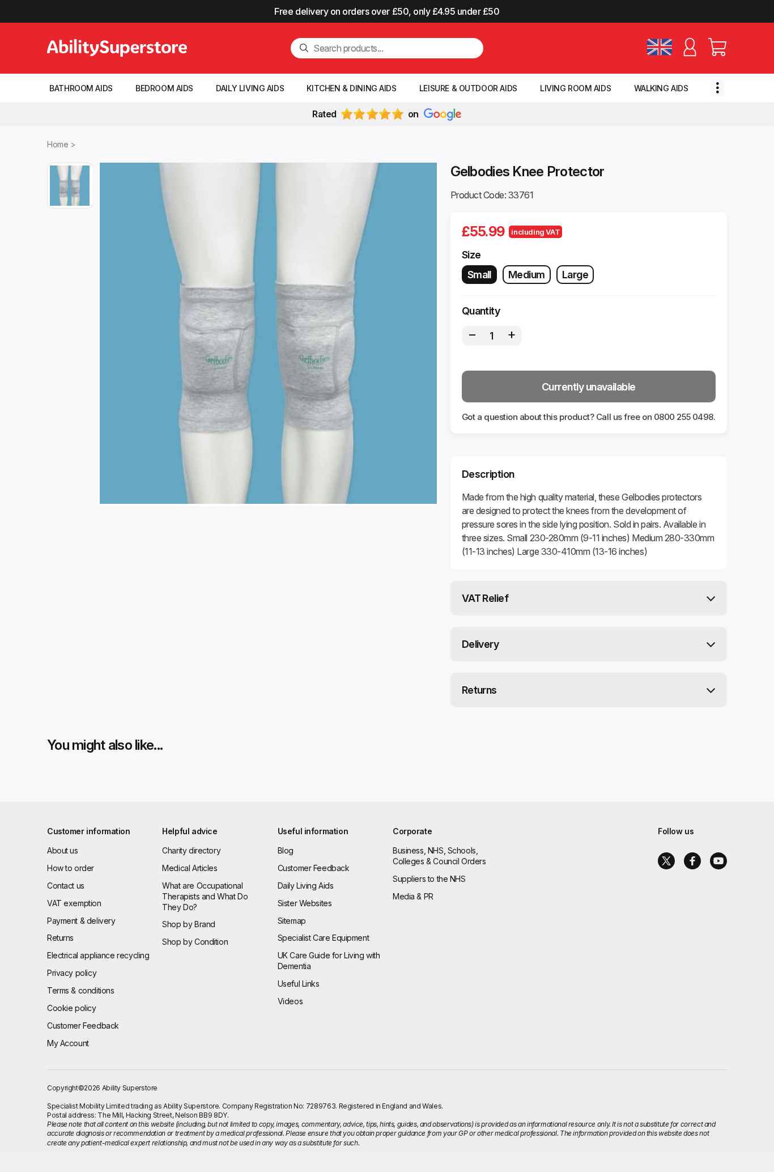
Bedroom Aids (164, 88)
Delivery (480, 644)
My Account (68, 1043)
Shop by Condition (195, 941)
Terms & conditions (80, 990)
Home (57, 144)
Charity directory (191, 850)
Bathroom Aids (81, 88)
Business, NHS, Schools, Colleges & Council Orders (439, 856)
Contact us (65, 885)
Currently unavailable (589, 387)
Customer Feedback (83, 1025)
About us (62, 850)
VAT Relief (485, 598)
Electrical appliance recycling (98, 955)
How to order (70, 868)
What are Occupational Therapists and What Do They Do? (205, 896)
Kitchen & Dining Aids (351, 88)
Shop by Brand (188, 924)
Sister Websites (305, 903)
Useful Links (299, 983)
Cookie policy (71, 1008)
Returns (479, 690)
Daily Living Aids (250, 88)
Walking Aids (661, 88)
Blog (286, 850)
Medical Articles (189, 868)
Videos (290, 1001)
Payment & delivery (81, 920)
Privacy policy (71, 973)
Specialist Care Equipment (323, 937)
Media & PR (413, 896)
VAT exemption (74, 903)
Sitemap (292, 920)
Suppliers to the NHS (429, 879)
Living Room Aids (575, 88)
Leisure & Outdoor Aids (468, 88)
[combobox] (393, 48)
